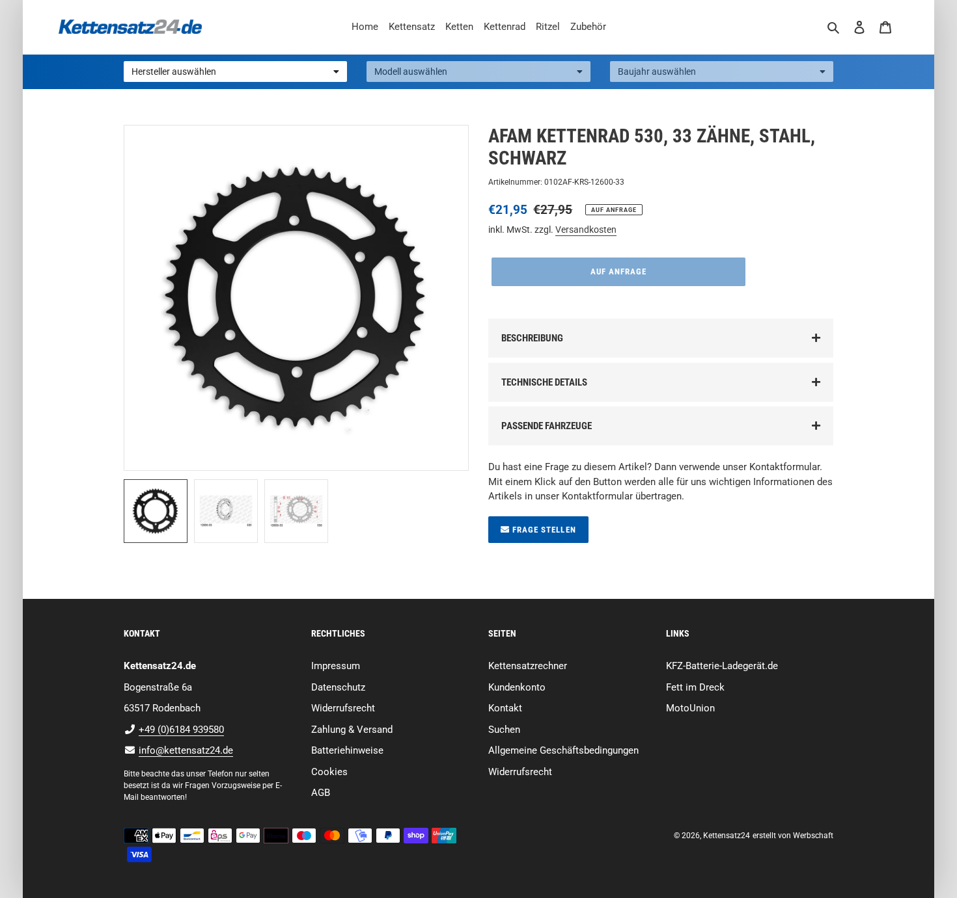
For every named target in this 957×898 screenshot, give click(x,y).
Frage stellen (543, 530)
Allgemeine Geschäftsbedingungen (563, 750)
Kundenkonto (517, 687)
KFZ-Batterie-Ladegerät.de (722, 666)
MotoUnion (690, 708)
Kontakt (505, 708)
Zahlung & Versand (352, 729)
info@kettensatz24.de (186, 750)
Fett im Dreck (695, 687)
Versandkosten (586, 229)
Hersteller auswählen (174, 71)
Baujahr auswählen (657, 71)
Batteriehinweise (347, 750)
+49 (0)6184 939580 (181, 729)
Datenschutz (338, 687)
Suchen (504, 729)
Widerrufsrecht (343, 708)
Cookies (329, 772)
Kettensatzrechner (527, 666)
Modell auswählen (410, 71)
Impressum (335, 666)
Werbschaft (813, 835)
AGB (320, 793)
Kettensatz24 (726, 835)
